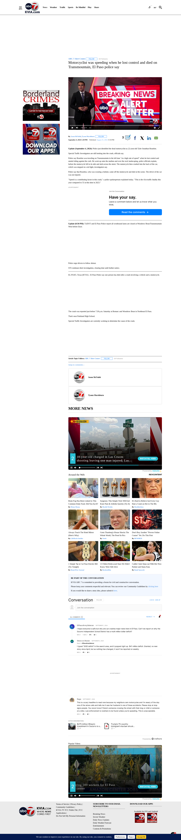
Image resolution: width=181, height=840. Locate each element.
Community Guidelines (65, 807)
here (115, 591)
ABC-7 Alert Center (92, 358)
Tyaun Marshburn (88, 136)
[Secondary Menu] (22, 7)
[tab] (76, 617)
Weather (53, 7)
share (152, 634)
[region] (115, 669)
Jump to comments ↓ (76, 365)
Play (89, 7)
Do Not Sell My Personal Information (70, 816)
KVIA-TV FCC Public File (67, 810)
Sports (70, 7)
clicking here (153, 586)
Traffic (62, 7)
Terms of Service (62, 804)
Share (96, 7)
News (45, 7)
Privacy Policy (76, 804)
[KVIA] (32, 7)
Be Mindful (80, 7)
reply (79, 634)
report (157, 634)
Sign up (157, 600)
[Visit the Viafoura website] (156, 739)
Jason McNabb (76, 136)
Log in (152, 600)
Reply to (85, 643)
